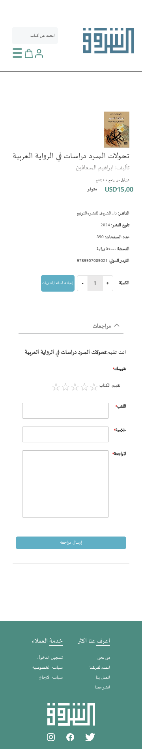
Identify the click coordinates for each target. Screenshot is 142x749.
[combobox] (35, 35)
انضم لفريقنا (100, 667)
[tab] (71, 326)
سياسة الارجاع (51, 677)
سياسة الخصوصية (47, 667)
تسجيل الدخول (50, 658)
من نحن (103, 658)
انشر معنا (102, 687)
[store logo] (108, 40)
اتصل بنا (103, 677)
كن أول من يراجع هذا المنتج (112, 180)
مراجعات (102, 326)
